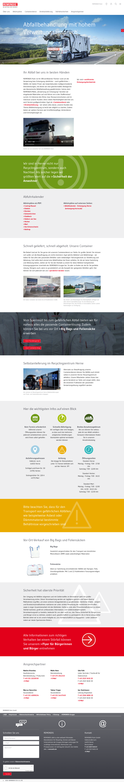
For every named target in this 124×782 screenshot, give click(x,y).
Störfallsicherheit (62, 12)
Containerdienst (31, 12)
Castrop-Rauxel (30, 206)
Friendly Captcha (29, 770)
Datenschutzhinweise (27, 714)
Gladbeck (28, 216)
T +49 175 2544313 (58, 676)
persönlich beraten (57, 271)
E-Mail (27, 681)
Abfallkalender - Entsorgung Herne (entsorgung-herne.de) (78, 207)
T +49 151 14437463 (58, 695)
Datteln (27, 208)
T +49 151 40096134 (31, 695)
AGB (5, 714)
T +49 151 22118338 (30, 678)
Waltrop (27, 229)
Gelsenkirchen (30, 214)
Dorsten (28, 211)
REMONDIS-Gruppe (68, 714)
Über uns (6, 12)
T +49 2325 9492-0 (91, 747)
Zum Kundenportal (33, 341)
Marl (26, 224)
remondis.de (52, 749)
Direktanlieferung (46, 12)
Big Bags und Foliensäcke (78, 329)
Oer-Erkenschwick (31, 227)
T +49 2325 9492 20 (85, 678)
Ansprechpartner (77, 12)
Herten (27, 222)
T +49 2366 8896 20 (85, 695)
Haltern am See (30, 219)
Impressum (13, 714)
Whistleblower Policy (44, 714)
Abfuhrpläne (17, 12)
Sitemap (56, 714)
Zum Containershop (33, 348)
